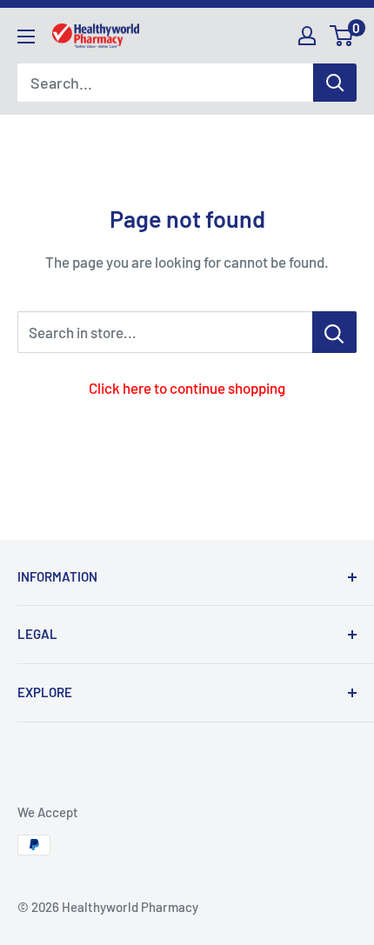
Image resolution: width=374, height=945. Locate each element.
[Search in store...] (334, 332)
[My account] (307, 35)
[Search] (335, 82)
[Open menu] (26, 36)
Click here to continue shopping (187, 387)
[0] (342, 35)
